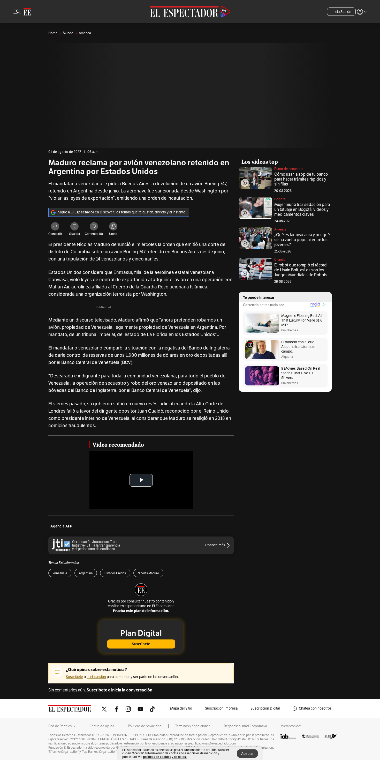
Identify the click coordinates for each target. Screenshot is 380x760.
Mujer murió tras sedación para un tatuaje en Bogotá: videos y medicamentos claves (302, 209)
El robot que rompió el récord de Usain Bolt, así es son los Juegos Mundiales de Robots (300, 270)
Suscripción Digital (265, 708)
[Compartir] (55, 227)
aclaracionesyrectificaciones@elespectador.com (203, 743)
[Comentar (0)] (94, 227)
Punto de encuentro (288, 169)
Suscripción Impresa (221, 708)
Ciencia (279, 260)
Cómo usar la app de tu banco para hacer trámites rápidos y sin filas (301, 179)
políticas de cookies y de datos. (165, 757)
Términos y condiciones (192, 726)
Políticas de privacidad (145, 726)
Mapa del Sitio (181, 708)
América (280, 229)
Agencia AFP (61, 526)
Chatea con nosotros (315, 708)
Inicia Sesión (341, 12)
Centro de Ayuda (102, 726)
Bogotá (279, 199)
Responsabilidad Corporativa (245, 726)
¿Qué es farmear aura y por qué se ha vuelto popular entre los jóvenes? (302, 239)
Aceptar (247, 753)
